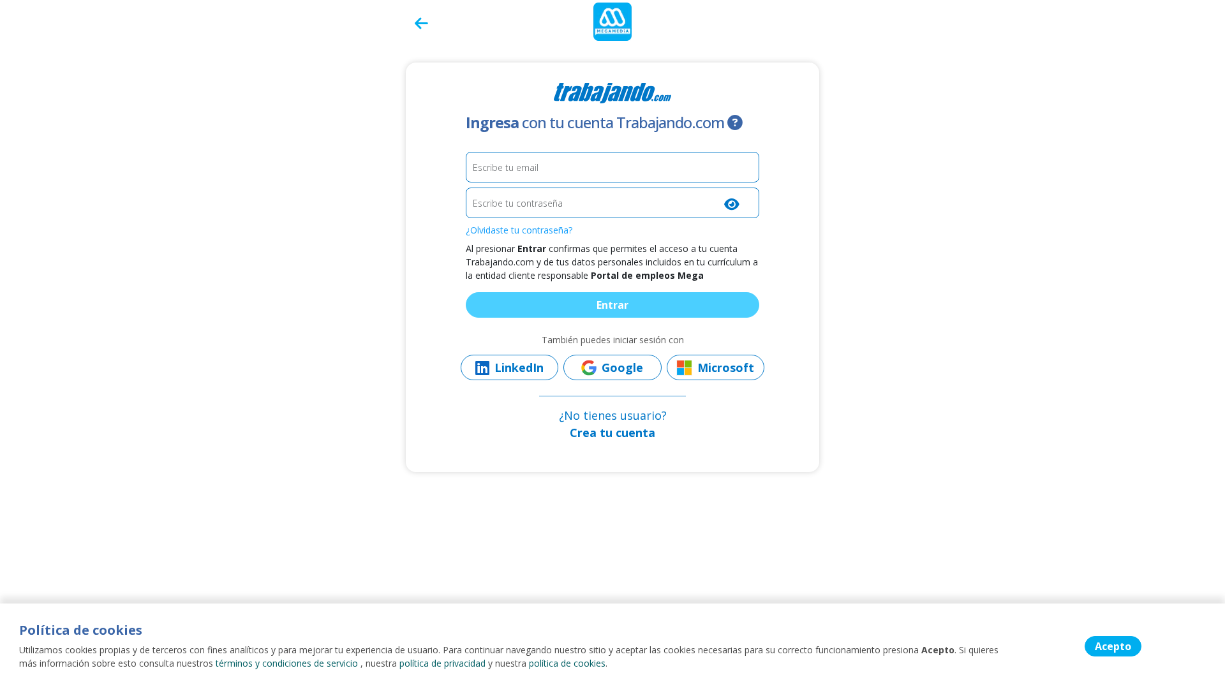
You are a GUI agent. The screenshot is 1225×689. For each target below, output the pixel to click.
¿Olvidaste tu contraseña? (519, 230)
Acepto (1113, 646)
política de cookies (567, 663)
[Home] (612, 21)
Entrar (612, 305)
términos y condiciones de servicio (287, 663)
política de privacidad (442, 663)
